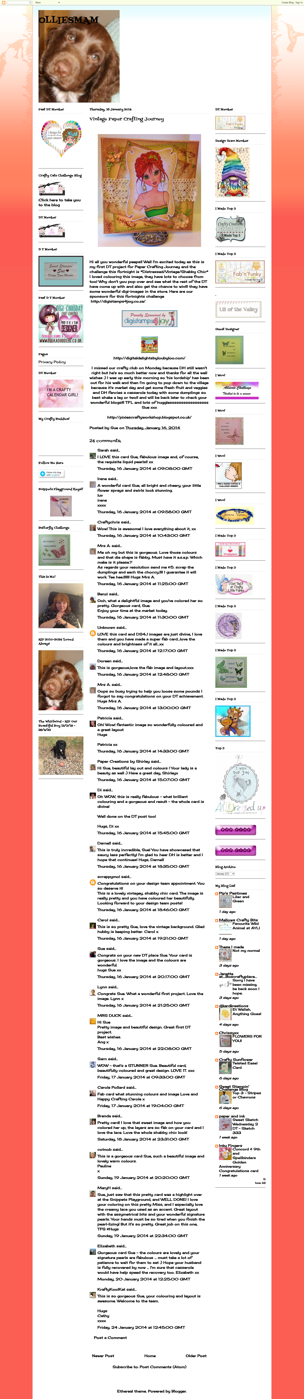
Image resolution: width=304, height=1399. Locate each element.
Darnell (104, 843)
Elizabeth (106, 1246)
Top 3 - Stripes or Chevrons (247, 1095)
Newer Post (103, 1356)
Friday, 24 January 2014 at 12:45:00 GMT (141, 1327)
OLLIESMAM (69, 20)
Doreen (104, 661)
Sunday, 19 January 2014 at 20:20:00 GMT (143, 1177)
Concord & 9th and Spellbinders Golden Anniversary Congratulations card (239, 1160)
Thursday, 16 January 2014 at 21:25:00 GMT (143, 1005)
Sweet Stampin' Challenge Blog (234, 1087)
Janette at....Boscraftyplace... (238, 975)
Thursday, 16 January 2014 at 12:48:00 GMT (143, 674)
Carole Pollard (111, 1087)
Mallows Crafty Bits (238, 920)
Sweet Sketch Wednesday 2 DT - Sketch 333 (245, 1126)
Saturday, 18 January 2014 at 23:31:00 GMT (143, 1139)
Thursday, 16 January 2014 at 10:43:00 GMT (143, 535)
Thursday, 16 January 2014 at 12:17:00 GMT (142, 650)
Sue (101, 948)
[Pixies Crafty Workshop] (61, 515)
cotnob (104, 1149)
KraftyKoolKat (111, 1289)
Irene (102, 478)
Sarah (103, 450)
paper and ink (232, 1116)
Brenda (104, 1116)
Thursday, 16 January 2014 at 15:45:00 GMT (143, 833)
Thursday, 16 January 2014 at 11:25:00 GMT (142, 584)
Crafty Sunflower (236, 1059)
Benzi (102, 594)
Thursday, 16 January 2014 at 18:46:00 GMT (143, 910)
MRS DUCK (109, 1015)
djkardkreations (233, 1006)
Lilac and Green (241, 899)
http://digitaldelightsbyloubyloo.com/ (149, 358)
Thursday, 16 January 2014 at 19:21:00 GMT (142, 938)
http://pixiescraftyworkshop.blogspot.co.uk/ (149, 417)
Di (99, 790)
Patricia (104, 718)
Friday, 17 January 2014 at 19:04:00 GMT (140, 1105)
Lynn (102, 987)
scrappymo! (108, 876)
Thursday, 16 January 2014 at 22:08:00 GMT (144, 1048)
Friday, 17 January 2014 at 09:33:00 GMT (141, 1077)
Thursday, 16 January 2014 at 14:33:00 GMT (143, 751)
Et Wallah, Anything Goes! (247, 1011)
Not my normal (246, 950)
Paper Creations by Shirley (123, 761)
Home (150, 1356)
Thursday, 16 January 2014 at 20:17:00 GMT (143, 976)
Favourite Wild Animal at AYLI (246, 925)
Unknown (106, 627)
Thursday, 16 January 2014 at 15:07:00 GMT (143, 779)
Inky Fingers (230, 1145)
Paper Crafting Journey (157, 267)
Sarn (102, 1059)
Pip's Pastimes (233, 893)
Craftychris (108, 522)
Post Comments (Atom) (163, 1367)
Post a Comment (110, 1337)
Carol (102, 920)
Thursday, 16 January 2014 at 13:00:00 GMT (144, 708)
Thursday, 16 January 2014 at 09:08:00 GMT (144, 468)
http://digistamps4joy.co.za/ (118, 301)
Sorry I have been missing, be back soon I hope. (246, 986)
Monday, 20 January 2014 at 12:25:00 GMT (143, 1279)
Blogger (179, 1391)
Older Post (196, 1356)
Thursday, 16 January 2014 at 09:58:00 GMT (144, 512)
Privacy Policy (52, 362)
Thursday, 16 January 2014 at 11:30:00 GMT (142, 617)
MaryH (104, 1188)
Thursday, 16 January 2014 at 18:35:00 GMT (143, 866)
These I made (231, 947)
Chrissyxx (229, 1033)
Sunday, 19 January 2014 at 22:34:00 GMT (142, 1236)
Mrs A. (103, 545)
